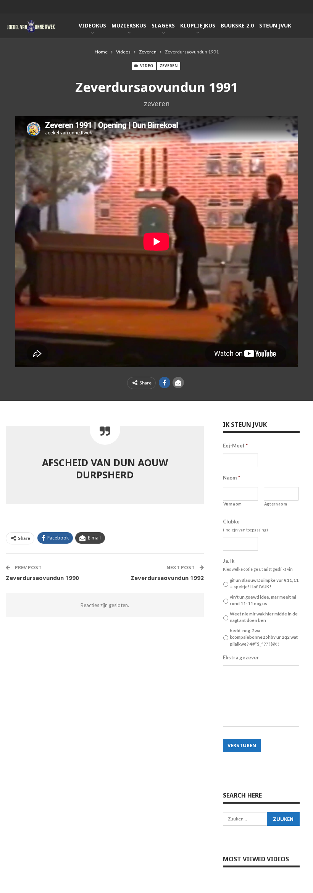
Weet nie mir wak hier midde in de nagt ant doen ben (264, 617)
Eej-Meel (235, 445)
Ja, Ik (228, 561)
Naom (231, 478)
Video (146, 65)
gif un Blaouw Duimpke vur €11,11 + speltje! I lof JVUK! (264, 583)
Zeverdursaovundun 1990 (42, 577)
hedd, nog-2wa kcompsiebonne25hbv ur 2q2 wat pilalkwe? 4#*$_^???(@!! (264, 637)
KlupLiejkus (197, 25)
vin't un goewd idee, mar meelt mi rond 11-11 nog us (263, 600)
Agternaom (275, 504)
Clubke (231, 521)
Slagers (163, 25)
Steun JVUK (275, 25)
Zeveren (168, 65)
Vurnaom (232, 504)
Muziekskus (128, 25)
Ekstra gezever (241, 657)
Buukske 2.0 (237, 25)
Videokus (92, 25)
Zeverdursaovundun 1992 (167, 577)
